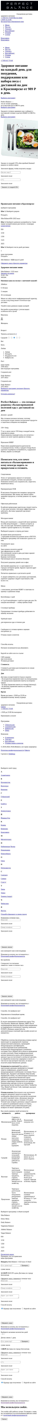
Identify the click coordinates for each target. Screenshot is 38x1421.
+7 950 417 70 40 (7, 60)
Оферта (27, 750)
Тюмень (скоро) (6, 896)
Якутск (3, 911)
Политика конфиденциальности (12, 750)
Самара (3, 878)
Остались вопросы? (8, 394)
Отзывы (8, 33)
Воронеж (4, 789)
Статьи (7, 34)
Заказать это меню (7, 273)
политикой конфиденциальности (15, 1415)
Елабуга (4, 804)
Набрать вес (9, 728)
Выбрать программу (8, 98)
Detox (7, 730)
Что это (7, 27)
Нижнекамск (5, 850)
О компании (9, 737)
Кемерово (4, 829)
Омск (3, 861)
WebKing (12, 754)
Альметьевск (5, 775)
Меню (7, 25)
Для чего (8, 739)
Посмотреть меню (7, 1254)
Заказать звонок (7, 947)
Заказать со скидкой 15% (10, 187)
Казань (3, 825)
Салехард (4, 875)
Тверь (3, 889)
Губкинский (5, 797)
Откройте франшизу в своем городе (14, 914)
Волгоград (4, 786)
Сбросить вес (10, 725)
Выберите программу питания (12, 388)
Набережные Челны (8, 846)
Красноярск (5, 38)
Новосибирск (6, 854)
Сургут (3, 882)
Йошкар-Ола (5, 818)
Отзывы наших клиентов (14, 743)
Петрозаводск (6, 868)
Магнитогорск (6, 839)
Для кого (8, 29)
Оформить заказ (7, 263)
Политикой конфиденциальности (13, 956)
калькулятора (5, 226)
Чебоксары (5, 903)
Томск (3, 893)
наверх (3, 707)
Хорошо (4, 1419)
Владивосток (5, 782)
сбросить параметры (20, 263)
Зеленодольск (6, 811)
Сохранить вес (10, 727)
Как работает (9, 31)
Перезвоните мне (17, 21)
